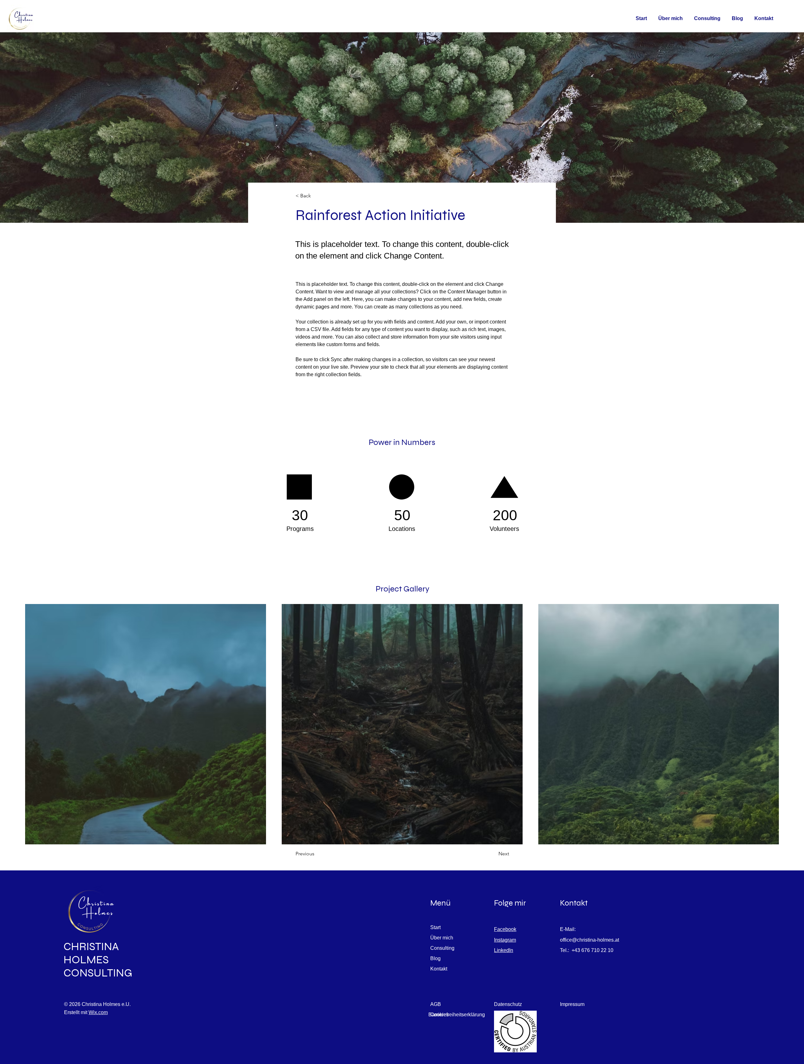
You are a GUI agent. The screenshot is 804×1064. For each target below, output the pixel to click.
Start (435, 927)
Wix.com (98, 1012)
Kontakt (438, 968)
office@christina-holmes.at (589, 940)
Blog (435, 958)
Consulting (442, 948)
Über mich (441, 937)
